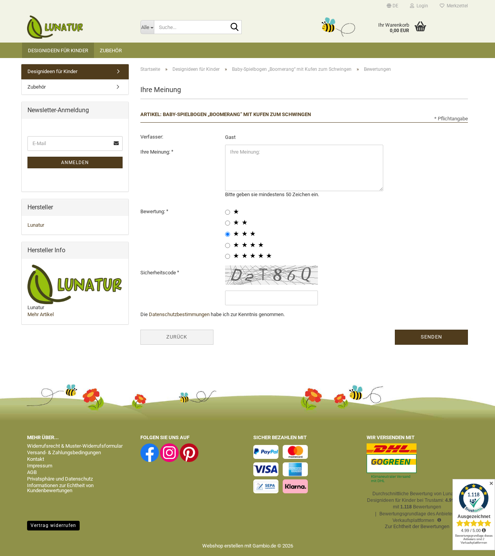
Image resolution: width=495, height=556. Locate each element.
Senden (431, 337)
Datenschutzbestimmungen (179, 314)
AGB (32, 472)
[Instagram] (169, 452)
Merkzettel (456, 6)
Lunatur (35, 225)
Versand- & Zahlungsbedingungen (64, 452)
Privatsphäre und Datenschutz (60, 478)
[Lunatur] (78, 27)
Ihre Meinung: (155, 152)
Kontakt (35, 459)
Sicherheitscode (158, 272)
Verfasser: (151, 137)
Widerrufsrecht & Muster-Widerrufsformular (75, 445)
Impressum (39, 465)
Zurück (176, 337)
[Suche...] (234, 27)
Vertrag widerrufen (53, 525)
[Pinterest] (189, 452)
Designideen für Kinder (58, 50)
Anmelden (75, 162)
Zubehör (111, 50)
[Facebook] (149, 452)
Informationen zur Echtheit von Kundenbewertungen (60, 488)
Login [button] (421, 6)
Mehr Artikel (40, 314)
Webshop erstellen (222, 546)
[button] (392, 6)
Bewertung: (153, 211)
